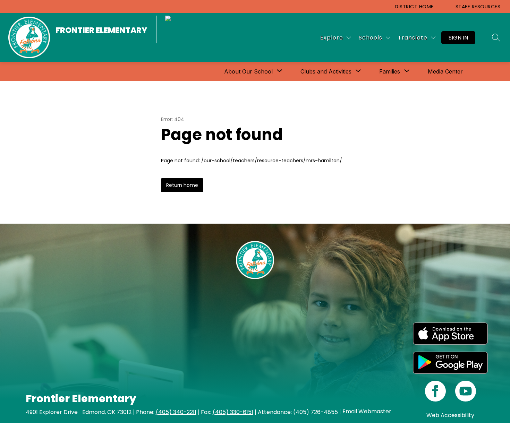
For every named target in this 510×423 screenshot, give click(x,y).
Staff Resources (478, 6)
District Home (414, 6)
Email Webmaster (366, 411)
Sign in (458, 38)
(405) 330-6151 (233, 412)
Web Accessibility (450, 415)
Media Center (445, 71)
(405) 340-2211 (176, 412)
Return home (182, 185)
